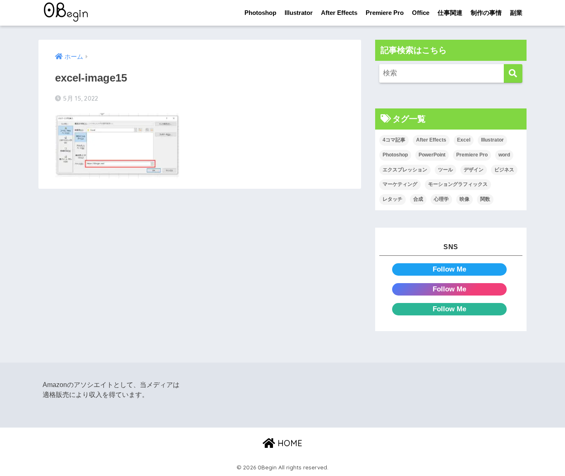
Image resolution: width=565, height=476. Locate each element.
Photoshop (260, 12)
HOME (288, 443)
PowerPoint (432, 155)
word (504, 155)
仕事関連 (450, 12)
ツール (445, 170)
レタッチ (392, 199)
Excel (463, 140)
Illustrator (299, 12)
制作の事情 (486, 12)
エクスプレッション (405, 170)
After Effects (339, 12)
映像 (464, 199)
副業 (516, 12)
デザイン (474, 170)
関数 (485, 199)
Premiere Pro (385, 12)
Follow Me (449, 269)
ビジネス (504, 170)
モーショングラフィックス (458, 184)
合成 (418, 199)
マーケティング (400, 184)
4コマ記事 (394, 140)
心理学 (441, 199)
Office (420, 12)
